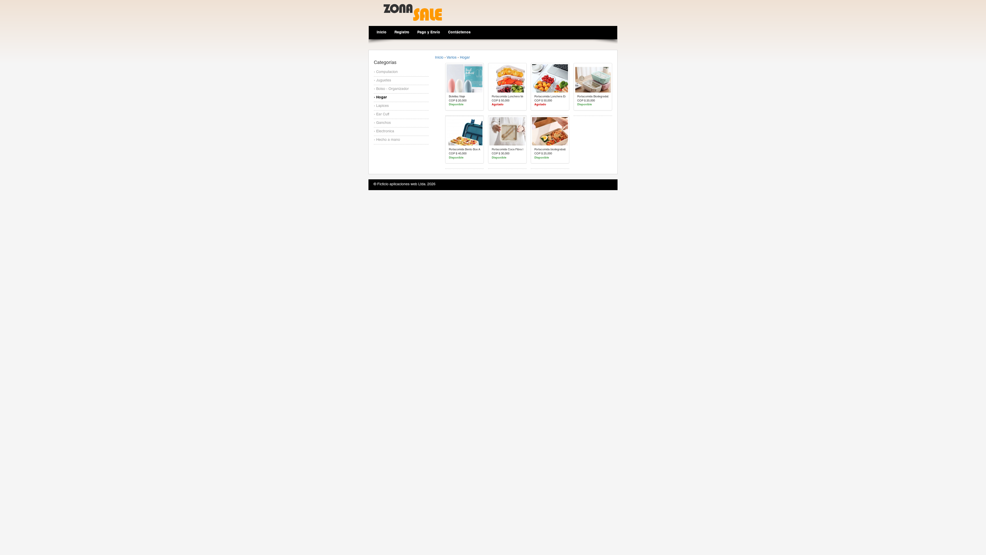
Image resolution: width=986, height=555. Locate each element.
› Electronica (384, 131)
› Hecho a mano (387, 140)
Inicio (381, 32)
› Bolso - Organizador (391, 89)
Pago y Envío (428, 32)
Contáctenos (459, 32)
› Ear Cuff (381, 114)
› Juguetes (382, 80)
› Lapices (381, 106)
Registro (401, 32)
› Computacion (386, 72)
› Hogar (380, 97)
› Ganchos (382, 123)
